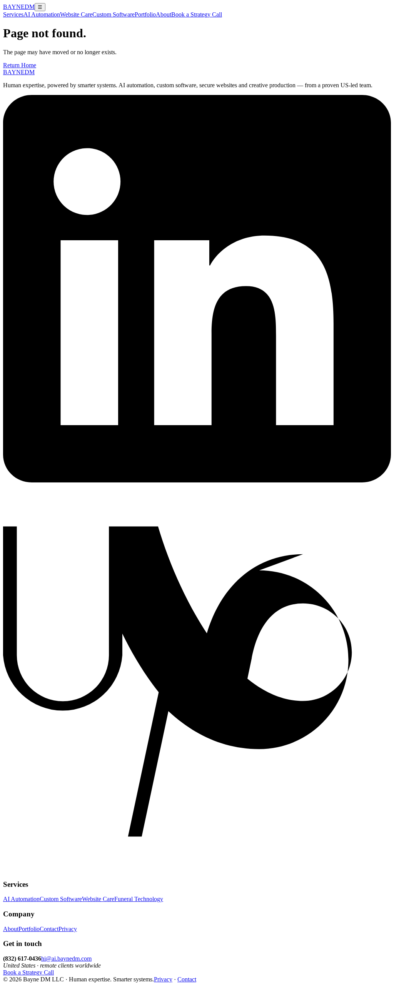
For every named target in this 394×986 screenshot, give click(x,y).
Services (13, 14)
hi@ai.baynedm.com (66, 958)
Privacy (67, 929)
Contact (49, 929)
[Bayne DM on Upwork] (197, 869)
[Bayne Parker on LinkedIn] (197, 480)
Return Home (19, 65)
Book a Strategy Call (196, 14)
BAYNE (19, 6)
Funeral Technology (138, 899)
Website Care (76, 14)
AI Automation (41, 14)
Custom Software (113, 14)
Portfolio (145, 14)
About (163, 14)
